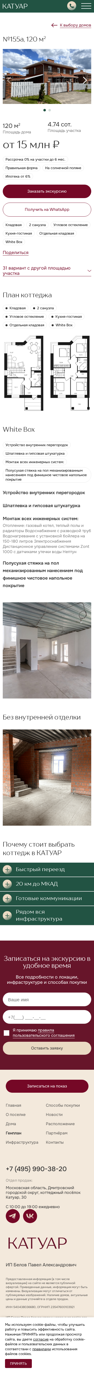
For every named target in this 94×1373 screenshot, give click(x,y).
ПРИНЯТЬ (18, 1364)
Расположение (60, 1123)
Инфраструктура (22, 1142)
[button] (9, 80)
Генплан (13, 1133)
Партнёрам (56, 1133)
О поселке (16, 1114)
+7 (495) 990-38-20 (36, 1169)
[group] (47, 76)
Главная (13, 1105)
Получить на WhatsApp (47, 209)
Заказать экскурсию (47, 191)
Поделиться (16, 252)
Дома (11, 1123)
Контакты (55, 1142)
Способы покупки (63, 1105)
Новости (54, 1114)
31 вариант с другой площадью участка (36, 271)
